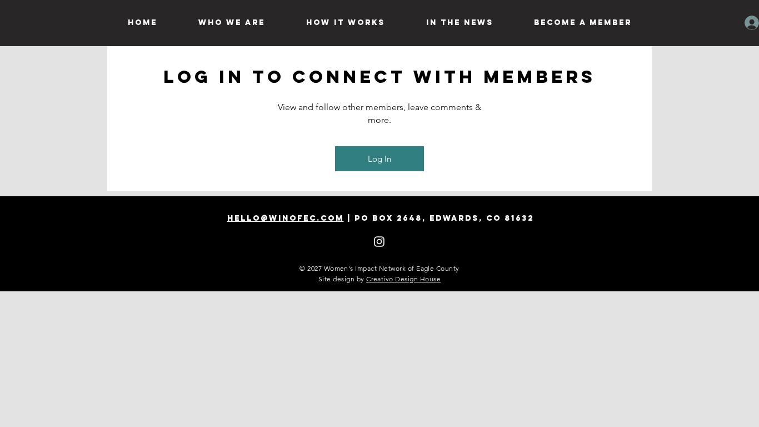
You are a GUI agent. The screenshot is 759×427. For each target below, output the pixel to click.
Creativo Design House (403, 279)
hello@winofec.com (285, 218)
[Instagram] (379, 242)
